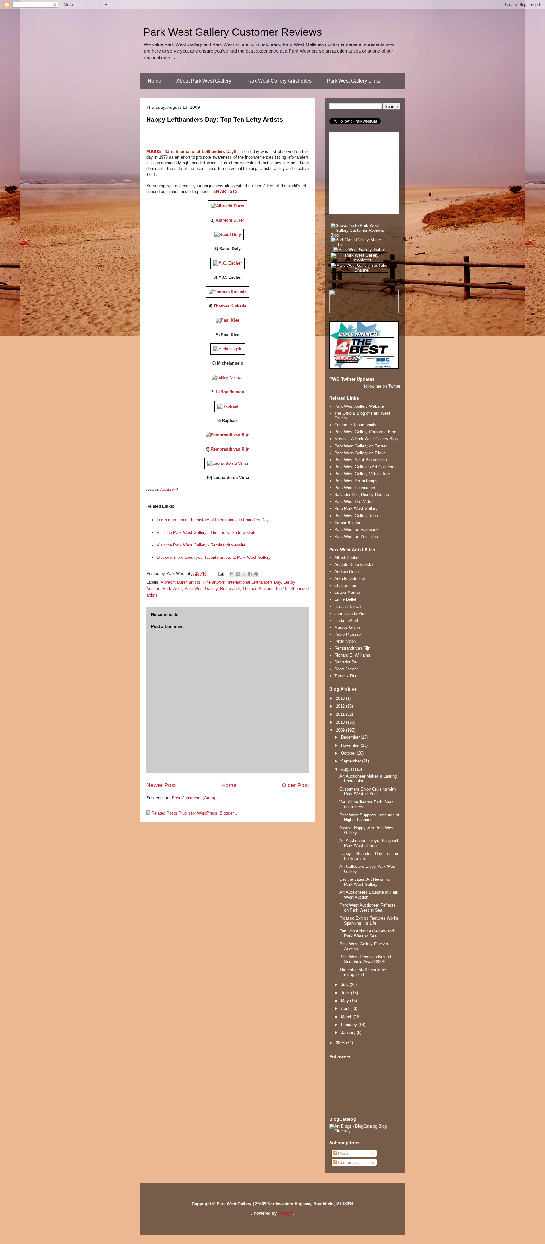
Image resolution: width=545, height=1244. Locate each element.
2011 (341, 714)
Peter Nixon (345, 641)
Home (154, 81)
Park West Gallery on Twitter (360, 446)
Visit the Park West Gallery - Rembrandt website (201, 545)
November (351, 745)
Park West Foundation (354, 487)
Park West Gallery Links (353, 81)
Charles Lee (345, 585)
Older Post (295, 785)
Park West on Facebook (356, 529)
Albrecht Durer (173, 582)
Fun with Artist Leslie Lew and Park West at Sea (366, 933)
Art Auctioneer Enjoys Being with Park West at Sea (369, 843)
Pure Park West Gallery (356, 508)
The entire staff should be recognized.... (362, 972)
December (351, 737)
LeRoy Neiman (230, 391)
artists (194, 582)
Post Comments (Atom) (193, 798)
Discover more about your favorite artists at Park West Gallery (214, 557)
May (345, 1000)
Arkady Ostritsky (349, 578)
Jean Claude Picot (351, 613)
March (347, 1016)
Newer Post (161, 785)
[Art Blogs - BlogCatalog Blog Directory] (364, 1131)
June (346, 992)
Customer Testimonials (355, 425)
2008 (341, 1042)
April (345, 1008)
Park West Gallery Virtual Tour (362, 473)
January (349, 1032)
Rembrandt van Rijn (230, 449)
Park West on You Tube (356, 536)
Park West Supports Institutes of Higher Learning (369, 817)
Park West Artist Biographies (360, 460)
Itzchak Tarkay (347, 606)
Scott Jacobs (346, 669)
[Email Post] (220, 573)
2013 (341, 698)
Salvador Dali (346, 662)
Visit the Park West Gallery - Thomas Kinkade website (206, 532)
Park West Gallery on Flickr (359, 453)
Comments (347, 1162)
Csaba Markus (347, 592)
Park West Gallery (201, 588)
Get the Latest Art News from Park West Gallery (366, 882)
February (349, 1024)
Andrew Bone (346, 571)
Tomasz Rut (345, 676)
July (345, 984)
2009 (341, 730)
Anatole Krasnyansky (353, 564)
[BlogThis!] (238, 574)
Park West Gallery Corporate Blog (365, 431)
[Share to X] (244, 574)
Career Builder (347, 522)
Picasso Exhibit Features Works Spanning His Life (368, 921)
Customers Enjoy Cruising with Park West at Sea (367, 792)
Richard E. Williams (352, 655)
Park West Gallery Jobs (356, 515)
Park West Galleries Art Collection (365, 466)
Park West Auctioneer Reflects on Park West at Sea (367, 908)
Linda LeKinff (346, 620)
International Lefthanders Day (254, 582)
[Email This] (232, 574)
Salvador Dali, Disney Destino (361, 494)
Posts (343, 1153)
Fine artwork (214, 582)
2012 (341, 706)
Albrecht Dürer (230, 220)
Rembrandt (230, 588)
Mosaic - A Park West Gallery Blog (366, 438)
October (349, 753)
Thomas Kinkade (230, 306)
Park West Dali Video (353, 501)
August (348, 769)
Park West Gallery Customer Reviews (232, 32)
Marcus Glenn (347, 627)
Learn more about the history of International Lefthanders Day (213, 519)
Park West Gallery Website (359, 406)
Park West (172, 588)
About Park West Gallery (203, 81)
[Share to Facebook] (250, 574)
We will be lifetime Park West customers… (366, 804)
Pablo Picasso (347, 634)
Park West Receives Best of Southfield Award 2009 (365, 959)
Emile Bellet (345, 599)
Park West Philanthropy (356, 480)
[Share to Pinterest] (256, 574)
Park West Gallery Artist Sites (279, 81)
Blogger (285, 1213)
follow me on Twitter (382, 386)
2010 (341, 722)
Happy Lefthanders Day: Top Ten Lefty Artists (214, 119)
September (351, 761)
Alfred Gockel (346, 557)
